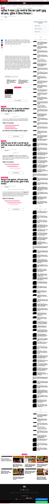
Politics (24, 8)
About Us (36, 492)
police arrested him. (14, 76)
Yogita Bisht (7, 150)
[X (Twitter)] (23, 490)
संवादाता (6, 17)
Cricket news (29, 8)
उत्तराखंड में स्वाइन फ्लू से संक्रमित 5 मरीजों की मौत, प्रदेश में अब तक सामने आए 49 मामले (23, 0)
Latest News (8, 5)
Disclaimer (13, 492)
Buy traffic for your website (4, 503)
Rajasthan (34, 5)
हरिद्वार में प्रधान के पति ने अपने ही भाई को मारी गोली (12, 164)
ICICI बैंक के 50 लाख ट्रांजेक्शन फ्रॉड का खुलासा (12, 125)
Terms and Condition (26, 492)
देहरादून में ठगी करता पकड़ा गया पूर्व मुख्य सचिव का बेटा (12, 200)
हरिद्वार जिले (11, 155)
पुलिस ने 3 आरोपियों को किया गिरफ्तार (10, 126)
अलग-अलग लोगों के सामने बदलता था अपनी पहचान (14, 202)
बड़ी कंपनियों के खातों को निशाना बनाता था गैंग (11, 128)
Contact (32, 492)
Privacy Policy (18, 492)
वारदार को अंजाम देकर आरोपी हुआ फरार (12, 166)
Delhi (26, 5)
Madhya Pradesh (40, 5)
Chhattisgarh (19, 8)
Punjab (29, 5)
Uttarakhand (14, 5)
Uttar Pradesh (21, 5)
